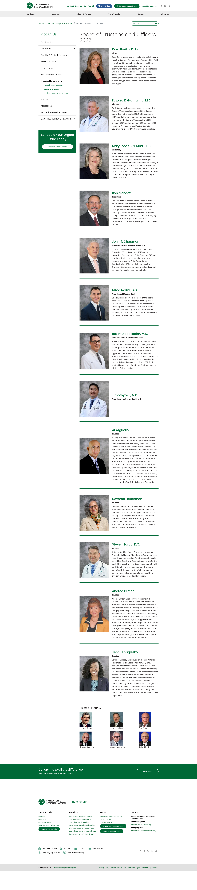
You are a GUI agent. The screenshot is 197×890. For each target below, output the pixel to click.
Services (41, 816)
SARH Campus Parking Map (48, 825)
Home (41, 23)
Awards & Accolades (51, 74)
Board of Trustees (51, 89)
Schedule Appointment (128, 6)
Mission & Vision (49, 61)
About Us (50, 23)
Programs (42, 819)
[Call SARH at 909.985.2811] (161, 6)
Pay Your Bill (89, 6)
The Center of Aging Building (80, 819)
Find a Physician (49, 848)
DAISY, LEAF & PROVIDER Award (56, 118)
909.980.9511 (135, 830)
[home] (40, 5)
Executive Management (53, 85)
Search (156, 23)
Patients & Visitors (45, 822)
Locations (46, 48)
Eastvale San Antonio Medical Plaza (82, 831)
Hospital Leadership (64, 23)
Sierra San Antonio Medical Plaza (81, 828)
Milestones (46, 105)
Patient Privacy (116, 868)
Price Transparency (75, 852)
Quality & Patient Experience (55, 55)
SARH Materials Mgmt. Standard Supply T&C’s (141, 868)
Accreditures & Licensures (54, 112)
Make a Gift (147, 771)
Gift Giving (105, 6)
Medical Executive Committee (56, 93)
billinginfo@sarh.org (148, 830)
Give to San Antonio (49, 829)
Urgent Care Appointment (113, 826)
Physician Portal (106, 822)
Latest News (47, 68)
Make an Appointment (57, 147)
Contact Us (47, 42)
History (44, 99)
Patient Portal (105, 819)
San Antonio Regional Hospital (80, 816)
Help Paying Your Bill (51, 852)
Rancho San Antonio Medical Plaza (82, 825)
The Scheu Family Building (79, 822)
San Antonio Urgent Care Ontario (81, 834)
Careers (81, 848)
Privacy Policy (104, 868)
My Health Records (74, 6)
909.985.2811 (135, 824)
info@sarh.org (146, 824)
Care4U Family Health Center (111, 816)
